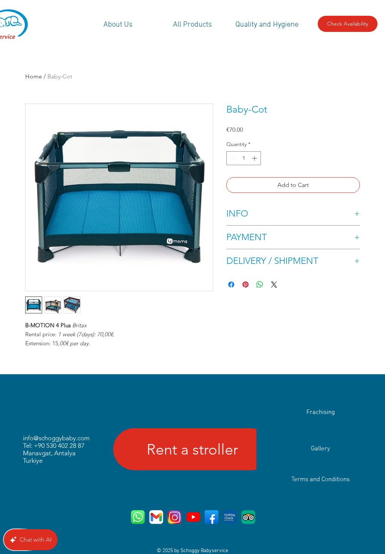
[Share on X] (274, 284)
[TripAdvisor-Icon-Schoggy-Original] (248, 517)
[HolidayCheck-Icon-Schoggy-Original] (230, 517)
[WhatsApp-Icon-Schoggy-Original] (137, 517)
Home (33, 76)
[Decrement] (232, 158)
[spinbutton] (243, 158)
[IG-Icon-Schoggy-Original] (174, 517)
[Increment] (255, 158)
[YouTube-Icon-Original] (193, 517)
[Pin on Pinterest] (245, 284)
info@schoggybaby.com (56, 438)
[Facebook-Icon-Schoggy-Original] (211, 517)
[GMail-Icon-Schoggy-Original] (156, 517)
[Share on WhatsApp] (259, 284)
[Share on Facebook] (231, 284)
